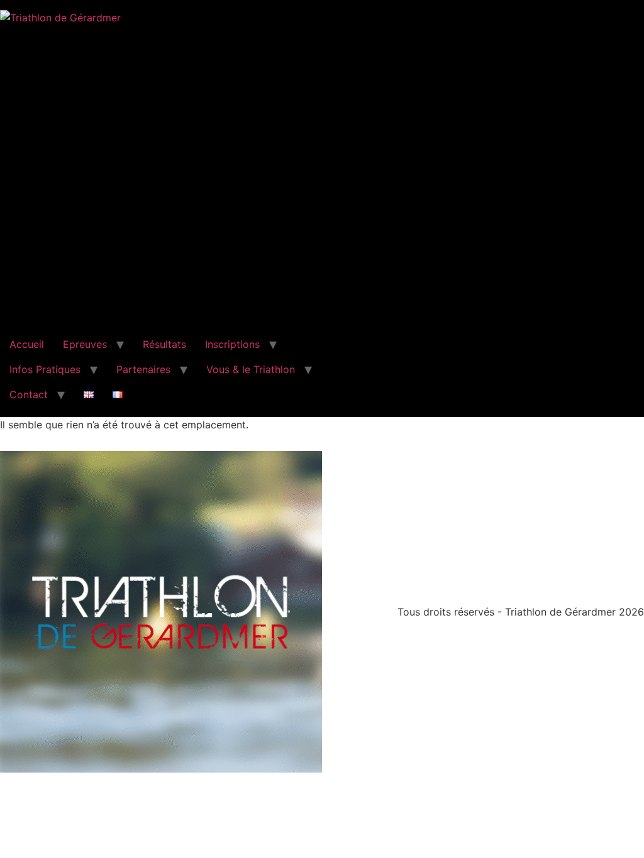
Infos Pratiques (44, 369)
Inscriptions (232, 344)
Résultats (164, 344)
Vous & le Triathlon (250, 369)
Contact (28, 394)
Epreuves (85, 344)
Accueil (26, 344)
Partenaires (143, 369)
